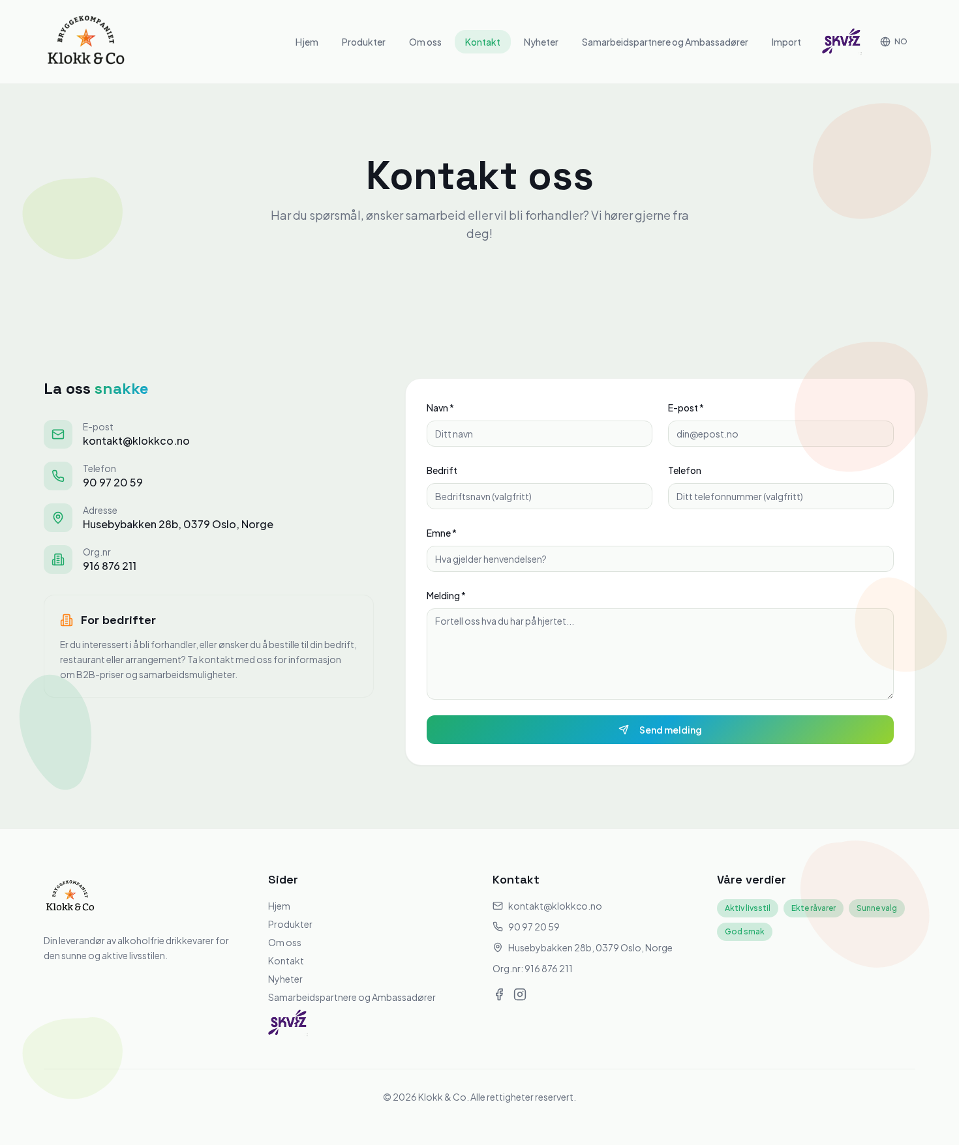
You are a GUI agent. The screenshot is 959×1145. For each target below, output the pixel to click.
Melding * (446, 595)
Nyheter (541, 42)
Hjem (307, 42)
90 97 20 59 (113, 482)
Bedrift (442, 470)
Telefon (684, 470)
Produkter (364, 42)
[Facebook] (499, 994)
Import (786, 42)
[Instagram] (519, 994)
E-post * (686, 407)
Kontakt (482, 42)
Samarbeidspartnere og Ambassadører (665, 42)
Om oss (425, 42)
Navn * (440, 407)
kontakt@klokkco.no (136, 440)
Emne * (442, 533)
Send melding (670, 730)
